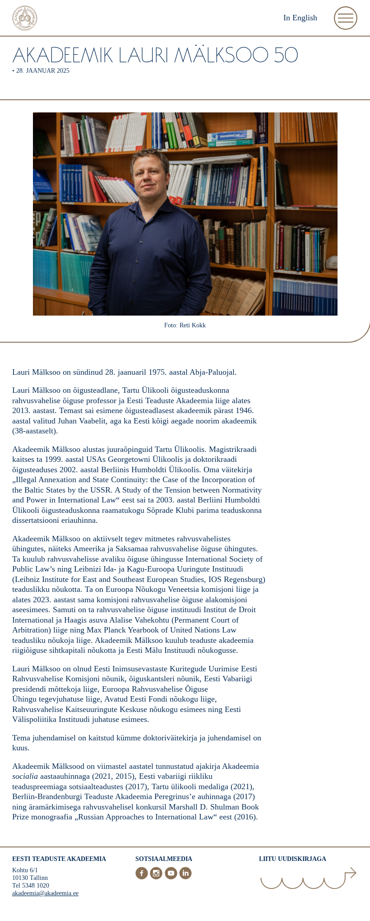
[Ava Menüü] (345, 18)
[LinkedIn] (185, 877)
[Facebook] (142, 877)
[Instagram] (157, 877)
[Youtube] (172, 877)
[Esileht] (24, 19)
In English (300, 17)
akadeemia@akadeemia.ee (45, 893)
